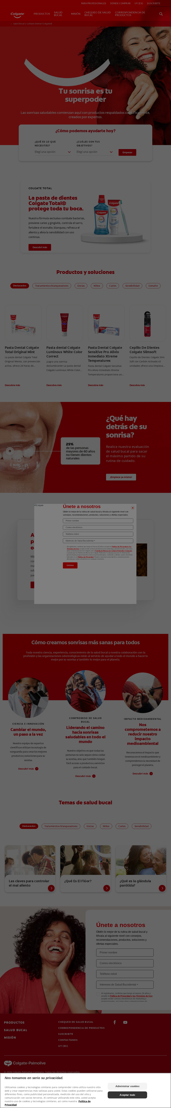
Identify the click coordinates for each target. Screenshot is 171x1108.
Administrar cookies (127, 1086)
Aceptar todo (127, 1094)
